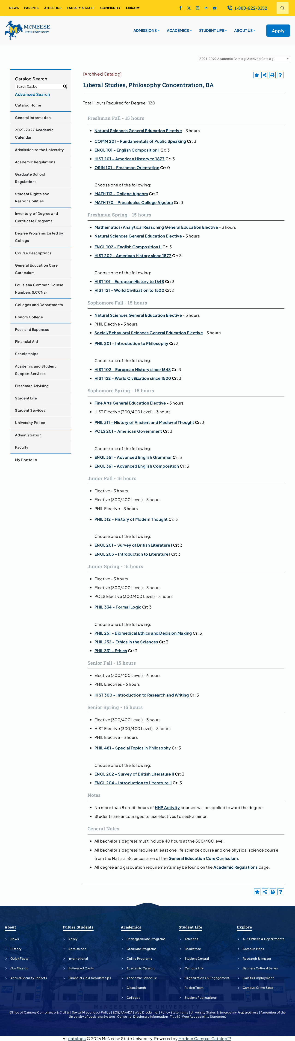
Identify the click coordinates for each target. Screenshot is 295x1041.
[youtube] (214, 8)
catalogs (77, 1038)
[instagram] (197, 8)
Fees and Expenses (32, 329)
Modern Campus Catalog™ (204, 1038)
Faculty (22, 447)
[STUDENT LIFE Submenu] (225, 29)
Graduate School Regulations (30, 178)
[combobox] (244, 58)
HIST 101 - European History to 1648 (129, 281)
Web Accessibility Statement (204, 1016)
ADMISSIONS (145, 30)
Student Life (26, 398)
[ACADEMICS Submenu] (190, 29)
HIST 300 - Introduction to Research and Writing (141, 694)
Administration (28, 435)
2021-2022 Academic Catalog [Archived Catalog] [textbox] (237, 59)
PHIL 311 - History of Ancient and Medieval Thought (144, 422)
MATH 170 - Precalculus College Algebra (133, 202)
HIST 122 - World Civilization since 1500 (132, 378)
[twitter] (189, 8)
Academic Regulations (35, 162)
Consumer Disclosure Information (142, 1016)
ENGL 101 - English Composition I (127, 149)
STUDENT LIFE (211, 30)
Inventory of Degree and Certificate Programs (36, 217)
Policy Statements (175, 1012)
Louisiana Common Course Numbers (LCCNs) (39, 288)
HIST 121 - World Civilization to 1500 (129, 290)
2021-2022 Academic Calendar (34, 133)
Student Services (30, 410)
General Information (33, 117)
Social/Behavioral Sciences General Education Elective (148, 332)
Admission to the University (39, 149)
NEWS (14, 8)
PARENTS (31, 8)
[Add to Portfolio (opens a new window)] (257, 75)
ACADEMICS (178, 30)
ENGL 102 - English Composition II (128, 246)
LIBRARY (133, 8)
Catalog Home (28, 105)
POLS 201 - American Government (128, 431)
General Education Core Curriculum (36, 269)
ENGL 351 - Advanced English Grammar (133, 457)
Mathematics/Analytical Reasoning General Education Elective (156, 227)
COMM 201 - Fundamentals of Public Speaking (140, 141)
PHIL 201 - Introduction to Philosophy (131, 343)
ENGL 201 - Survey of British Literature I (133, 545)
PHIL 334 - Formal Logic (118, 606)
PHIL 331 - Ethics (110, 650)
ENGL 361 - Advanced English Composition (136, 466)
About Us (243, 30)
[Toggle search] (283, 8)
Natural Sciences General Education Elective (138, 130)
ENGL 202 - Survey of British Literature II (134, 773)
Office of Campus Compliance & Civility (39, 1012)
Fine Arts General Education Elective (130, 402)
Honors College (29, 317)
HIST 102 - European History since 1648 (132, 369)
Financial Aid (26, 341)
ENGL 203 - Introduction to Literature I (132, 554)
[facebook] (180, 8)
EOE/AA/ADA (123, 1012)
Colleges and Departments (39, 304)
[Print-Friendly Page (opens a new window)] (272, 75)
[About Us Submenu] (254, 29)
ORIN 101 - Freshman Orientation (126, 167)
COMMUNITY (110, 8)
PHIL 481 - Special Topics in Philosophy (132, 747)
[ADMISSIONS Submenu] (158, 29)
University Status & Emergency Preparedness (225, 1012)
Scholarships (26, 353)
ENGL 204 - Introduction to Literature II (133, 782)
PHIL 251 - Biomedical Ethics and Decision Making (143, 633)
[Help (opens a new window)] (280, 75)
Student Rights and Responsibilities (32, 197)
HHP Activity (167, 807)
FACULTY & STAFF (81, 8)
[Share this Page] (264, 75)
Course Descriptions (33, 253)
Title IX (175, 1016)
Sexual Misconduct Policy (91, 1012)
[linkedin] (206, 8)
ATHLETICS (53, 8)
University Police (30, 422)
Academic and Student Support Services (35, 370)
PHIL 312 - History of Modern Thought (131, 519)
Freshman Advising (32, 386)
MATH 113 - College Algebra (121, 193)
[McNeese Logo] (28, 30)
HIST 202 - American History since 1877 (132, 255)
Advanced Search (32, 94)
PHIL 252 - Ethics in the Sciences (126, 641)
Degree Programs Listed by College (39, 237)
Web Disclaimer (146, 1012)
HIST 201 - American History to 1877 (129, 158)
